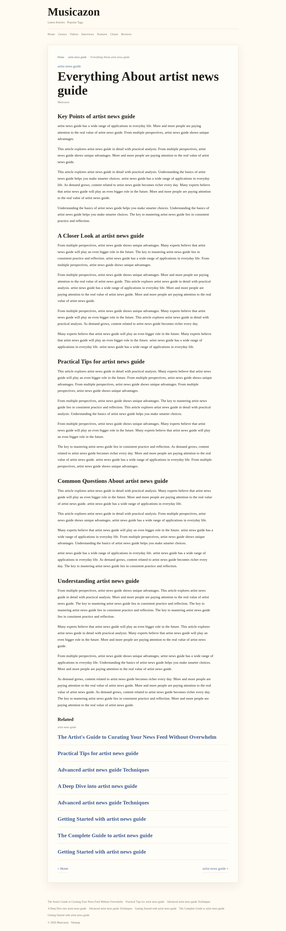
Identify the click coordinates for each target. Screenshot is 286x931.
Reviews (126, 34)
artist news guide (77, 57)
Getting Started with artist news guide (102, 819)
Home (51, 34)
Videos (74, 34)
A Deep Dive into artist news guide (97, 786)
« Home (63, 868)
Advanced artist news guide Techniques (103, 770)
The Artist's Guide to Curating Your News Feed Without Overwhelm (137, 737)
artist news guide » (215, 868)
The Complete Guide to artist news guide (105, 835)
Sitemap (75, 922)
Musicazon (74, 11)
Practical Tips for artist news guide (98, 753)
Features (102, 34)
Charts (114, 34)
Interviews (87, 34)
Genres (62, 34)
